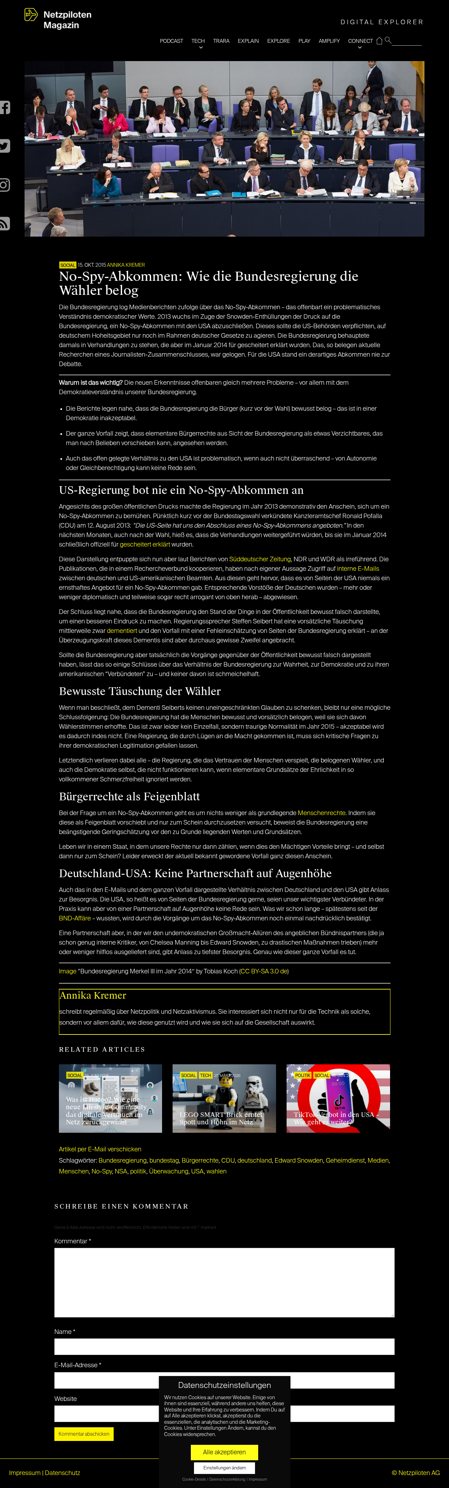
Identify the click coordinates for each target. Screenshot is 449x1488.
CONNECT (360, 41)
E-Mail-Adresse (77, 1365)
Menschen (74, 1172)
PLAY (304, 41)
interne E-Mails (358, 569)
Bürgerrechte (200, 1161)
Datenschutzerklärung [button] (227, 1479)
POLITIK (302, 1076)
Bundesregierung (123, 1161)
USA (197, 1172)
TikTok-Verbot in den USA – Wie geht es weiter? (336, 1119)
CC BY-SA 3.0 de (264, 971)
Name (64, 1332)
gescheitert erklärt (145, 545)
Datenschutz (62, 1473)
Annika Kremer (126, 265)
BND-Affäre (75, 918)
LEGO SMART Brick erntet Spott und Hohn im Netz (221, 1119)
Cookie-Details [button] (194, 1479)
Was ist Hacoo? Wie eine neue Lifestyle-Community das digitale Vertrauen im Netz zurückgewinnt (106, 1111)
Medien (378, 1161)
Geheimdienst (345, 1161)
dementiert (122, 631)
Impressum (25, 1473)
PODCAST (171, 41)
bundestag (164, 1161)
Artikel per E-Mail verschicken (100, 1149)
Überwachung (168, 1172)
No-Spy (102, 1172)
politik (138, 1172)
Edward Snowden (299, 1161)
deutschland (254, 1161)
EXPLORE (278, 41)
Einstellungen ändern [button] (224, 1468)
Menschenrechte (322, 813)
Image (67, 971)
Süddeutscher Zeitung (260, 559)
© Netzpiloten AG (416, 1473)
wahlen (217, 1172)
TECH (198, 41)
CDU (228, 1161)
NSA (121, 1172)
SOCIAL (68, 266)
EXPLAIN (248, 41)
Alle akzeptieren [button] (224, 1452)
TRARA (221, 41)
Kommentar (72, 1241)
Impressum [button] (258, 1479)
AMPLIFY (329, 41)
